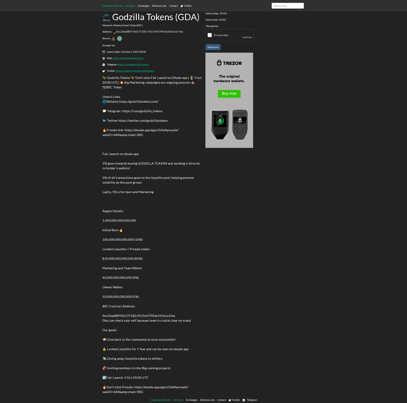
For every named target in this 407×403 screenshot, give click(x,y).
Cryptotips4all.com (112, 5)
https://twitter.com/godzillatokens (135, 70)
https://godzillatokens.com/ (128, 57)
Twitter (187, 5)
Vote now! (213, 47)
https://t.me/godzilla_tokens (133, 64)
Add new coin (159, 5)
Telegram (251, 399)
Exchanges (143, 5)
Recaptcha (212, 25)
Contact (173, 5)
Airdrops (130, 5)
